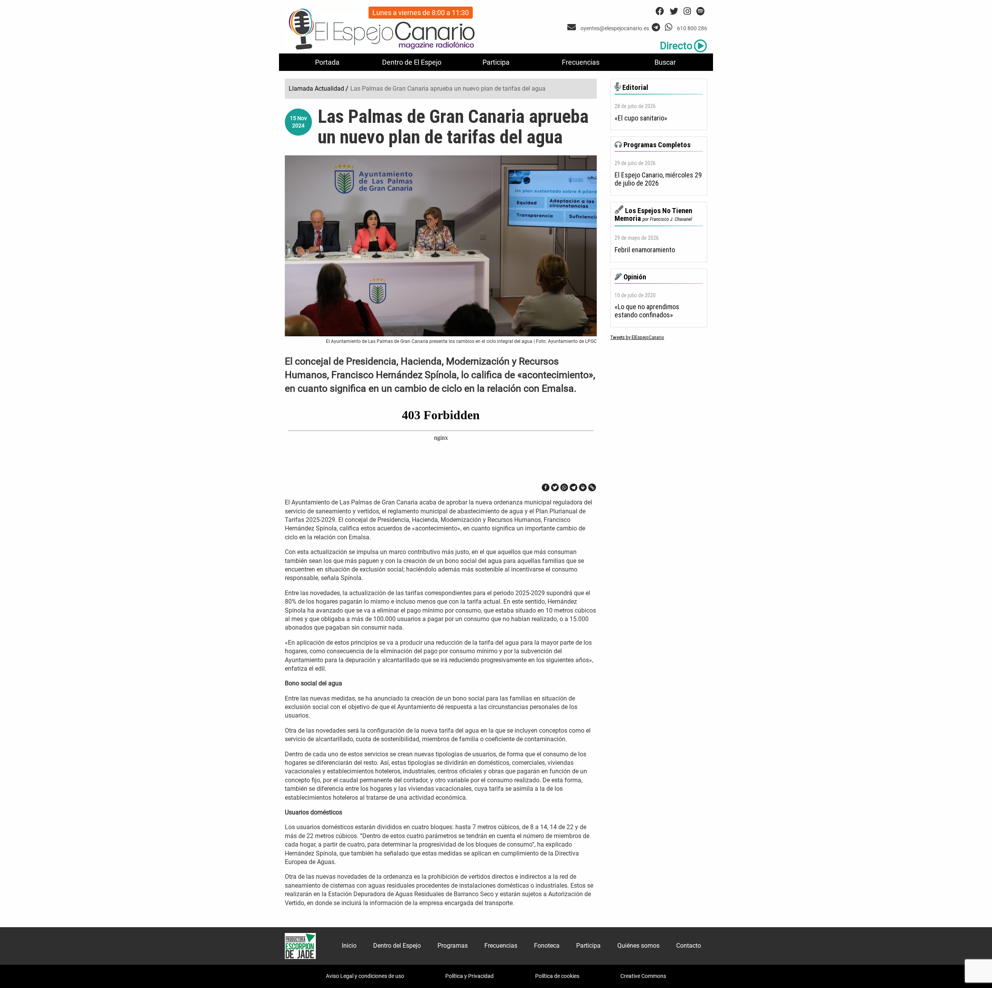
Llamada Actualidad (316, 88)
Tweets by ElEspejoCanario (637, 337)
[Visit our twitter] (674, 11)
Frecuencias (580, 62)
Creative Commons (643, 976)
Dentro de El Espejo (411, 62)
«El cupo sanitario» (641, 118)
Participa (496, 62)
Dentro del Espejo (397, 945)
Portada (327, 62)
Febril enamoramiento (645, 250)
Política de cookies (557, 976)
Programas (452, 945)
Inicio (349, 945)
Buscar (665, 62)
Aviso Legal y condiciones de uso (365, 976)
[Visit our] (572, 27)
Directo (676, 46)
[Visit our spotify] (700, 11)
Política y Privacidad (469, 976)
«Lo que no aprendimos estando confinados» (647, 311)
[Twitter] (555, 487)
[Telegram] (573, 487)
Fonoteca (547, 945)
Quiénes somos (638, 945)
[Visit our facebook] (660, 11)
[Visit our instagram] (687, 11)
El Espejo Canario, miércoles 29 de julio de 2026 (658, 179)
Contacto (688, 945)
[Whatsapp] (564, 487)
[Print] (583, 487)
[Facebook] (545, 487)
